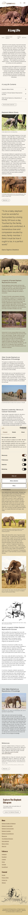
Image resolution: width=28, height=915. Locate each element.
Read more (5, 200)
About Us (4, 846)
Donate (3, 875)
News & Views (5, 843)
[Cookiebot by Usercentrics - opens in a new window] (20, 428)
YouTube (4, 864)
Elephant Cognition (6, 831)
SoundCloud (5, 867)
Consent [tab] (5, 432)
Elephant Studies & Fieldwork (9, 823)
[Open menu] (24, 3)
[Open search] (20, 3)
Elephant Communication (8, 828)
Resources (4, 836)
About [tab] (23, 432)
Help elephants (5, 841)
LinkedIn (4, 859)
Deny (14, 485)
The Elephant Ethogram (7, 838)
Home (3, 37)
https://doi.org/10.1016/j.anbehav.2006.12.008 (13, 764)
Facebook (4, 857)
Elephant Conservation (7, 826)
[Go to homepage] (8, 2)
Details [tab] (14, 432)
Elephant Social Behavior (9, 37)
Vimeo (3, 862)
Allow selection (14, 480)
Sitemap (4, 882)
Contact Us (4, 880)
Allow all (14, 476)
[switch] (24, 460)
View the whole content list (8, 104)
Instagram (4, 854)
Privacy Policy (5, 877)
